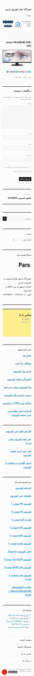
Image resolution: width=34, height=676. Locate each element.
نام (30, 133)
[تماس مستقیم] (4, 672)
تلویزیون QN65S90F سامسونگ (17, 621)
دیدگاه (29, 103)
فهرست (28, 15)
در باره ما (25, 322)
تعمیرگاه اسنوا (24, 646)
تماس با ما (25, 319)
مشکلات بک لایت (23, 363)
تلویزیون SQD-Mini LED (20, 624)
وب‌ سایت (28, 155)
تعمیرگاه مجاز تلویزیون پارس (18, 9)
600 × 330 (18, 77)
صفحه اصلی (25, 640)
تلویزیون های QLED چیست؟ (17, 567)
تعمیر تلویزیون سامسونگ (19, 551)
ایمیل (29, 144)
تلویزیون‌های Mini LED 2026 (18, 615)
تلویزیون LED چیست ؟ (20, 535)
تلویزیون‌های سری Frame (19, 618)
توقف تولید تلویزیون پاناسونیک (18, 627)
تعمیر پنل (27, 355)
